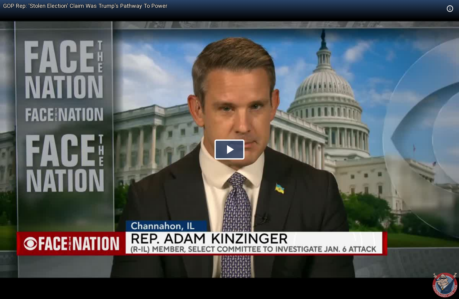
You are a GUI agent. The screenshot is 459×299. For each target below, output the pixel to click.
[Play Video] (229, 149)
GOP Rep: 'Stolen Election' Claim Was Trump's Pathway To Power (85, 6)
